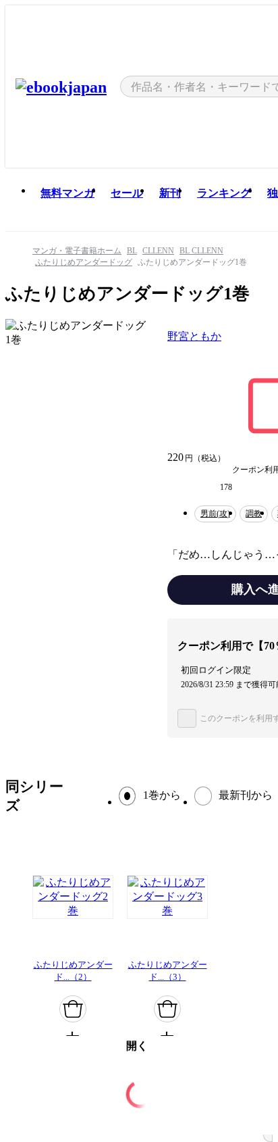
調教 (254, 513)
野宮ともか (194, 336)
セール (127, 193)
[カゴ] (72, 1008)
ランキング (224, 193)
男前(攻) (215, 513)
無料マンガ (67, 193)
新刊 (170, 193)
